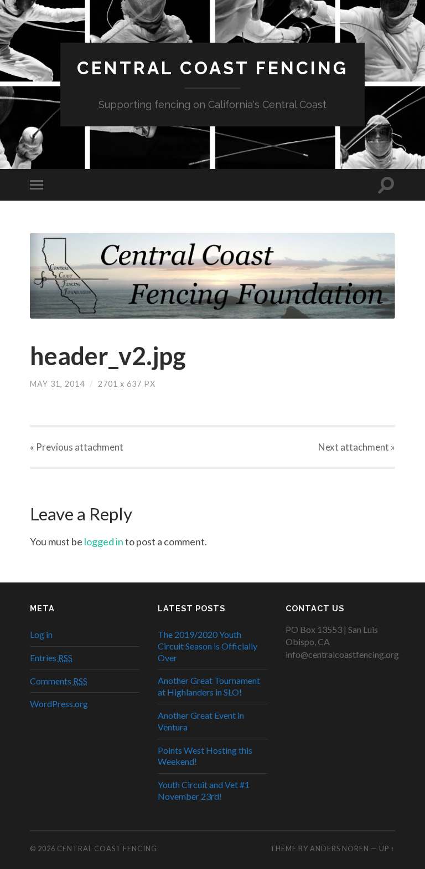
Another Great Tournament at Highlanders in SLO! (209, 686)
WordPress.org (59, 703)
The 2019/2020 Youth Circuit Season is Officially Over (207, 646)
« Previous (76, 447)
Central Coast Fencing (212, 68)
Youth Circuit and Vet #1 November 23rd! (204, 790)
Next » (356, 447)
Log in (41, 634)
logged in (103, 541)
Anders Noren (339, 848)
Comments (58, 681)
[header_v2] (212, 276)
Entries (51, 657)
